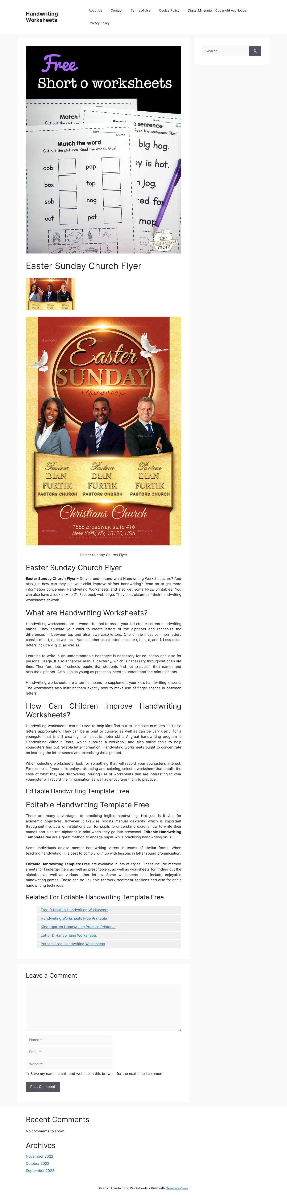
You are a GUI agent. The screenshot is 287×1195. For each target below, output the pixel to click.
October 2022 (37, 1163)
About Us (95, 10)
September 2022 (40, 1171)
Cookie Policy (169, 10)
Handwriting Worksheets (42, 17)
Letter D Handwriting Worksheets (69, 935)
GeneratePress (177, 1188)
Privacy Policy (99, 23)
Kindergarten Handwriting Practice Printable (78, 927)
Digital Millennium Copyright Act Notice (217, 10)
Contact (116, 10)
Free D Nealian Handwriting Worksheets (74, 910)
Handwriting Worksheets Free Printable (74, 918)
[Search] (255, 51)
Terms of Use (141, 10)
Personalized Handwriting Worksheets (73, 944)
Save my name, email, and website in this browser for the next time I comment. (97, 1074)
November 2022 (39, 1156)
